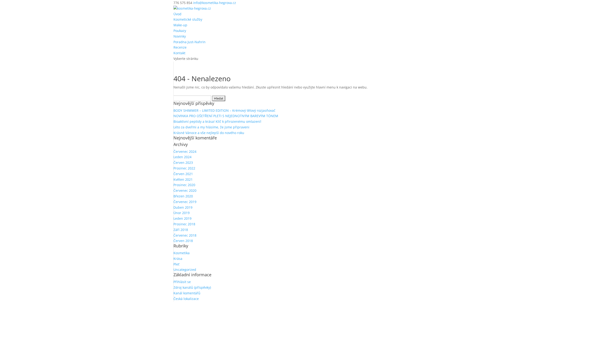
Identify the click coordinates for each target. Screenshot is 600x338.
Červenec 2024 (184, 151)
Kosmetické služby (187, 19)
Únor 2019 (181, 213)
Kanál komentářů (186, 293)
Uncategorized (184, 269)
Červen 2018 (183, 240)
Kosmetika (181, 253)
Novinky (179, 36)
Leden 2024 (182, 157)
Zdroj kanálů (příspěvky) (192, 287)
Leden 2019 (182, 218)
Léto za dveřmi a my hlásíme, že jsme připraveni (211, 127)
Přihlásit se (182, 282)
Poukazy (179, 30)
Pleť (176, 264)
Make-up (180, 25)
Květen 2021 (183, 179)
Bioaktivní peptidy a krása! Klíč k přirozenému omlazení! (217, 121)
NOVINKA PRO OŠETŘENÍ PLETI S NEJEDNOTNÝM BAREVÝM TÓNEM (225, 116)
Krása (177, 258)
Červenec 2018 (184, 235)
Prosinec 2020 (184, 185)
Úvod (177, 14)
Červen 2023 (183, 162)
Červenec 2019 (184, 202)
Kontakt (179, 53)
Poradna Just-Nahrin (189, 42)
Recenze (180, 47)
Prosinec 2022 (184, 168)
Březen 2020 (183, 196)
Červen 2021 (183, 174)
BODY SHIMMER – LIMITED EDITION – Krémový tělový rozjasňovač (224, 110)
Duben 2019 (182, 207)
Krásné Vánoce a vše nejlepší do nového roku (208, 133)
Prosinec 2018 (184, 224)
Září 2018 (180, 229)
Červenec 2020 (184, 190)
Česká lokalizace (186, 298)
